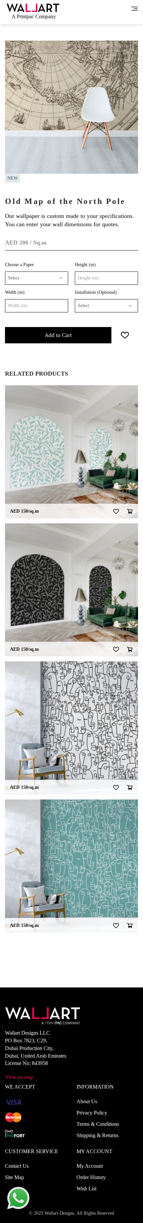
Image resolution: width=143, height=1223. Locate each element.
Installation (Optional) (96, 292)
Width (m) (15, 292)
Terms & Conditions (97, 1124)
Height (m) (85, 264)
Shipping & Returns (97, 1135)
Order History (91, 1177)
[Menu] (134, 8)
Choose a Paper (19, 264)
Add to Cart (58, 335)
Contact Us (17, 1166)
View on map (19, 1077)
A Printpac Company (34, 16)
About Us (86, 1101)
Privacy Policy (91, 1113)
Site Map (14, 1177)
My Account (89, 1166)
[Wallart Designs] (33, 7)
